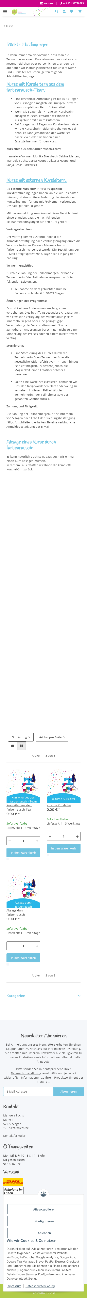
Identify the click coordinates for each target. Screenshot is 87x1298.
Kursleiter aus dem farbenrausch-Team (19, 807)
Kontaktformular (14, 1136)
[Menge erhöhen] (37, 840)
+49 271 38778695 (73, 3)
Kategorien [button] (15, 996)
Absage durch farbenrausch (15, 912)
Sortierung (19, 737)
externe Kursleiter (59, 805)
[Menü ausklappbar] (5, 9)
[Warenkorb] (80, 11)
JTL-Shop (50, 1293)
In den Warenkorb (23, 853)
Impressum (14, 1286)
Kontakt (48, 3)
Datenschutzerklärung (40, 1286)
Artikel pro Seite (50, 737)
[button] (57, 11)
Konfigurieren (44, 1221)
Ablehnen (44, 1233)
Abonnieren (68, 1091)
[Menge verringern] (10, 840)
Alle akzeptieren (44, 1209)
